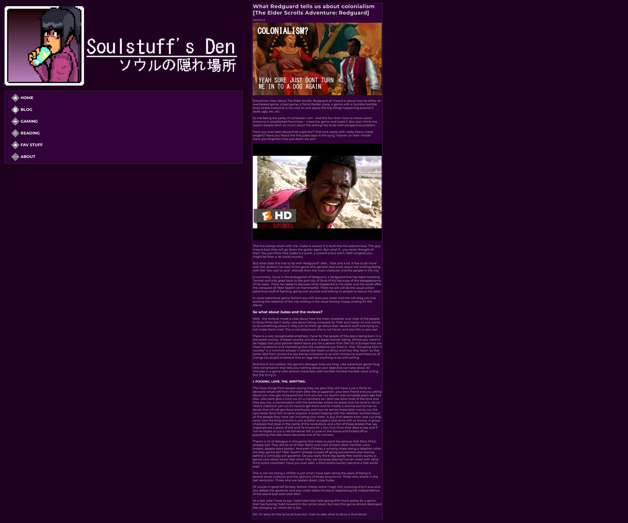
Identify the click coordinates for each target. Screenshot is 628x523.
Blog (25, 109)
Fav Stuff (31, 144)
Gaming (28, 121)
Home (26, 97)
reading (29, 133)
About (27, 156)
